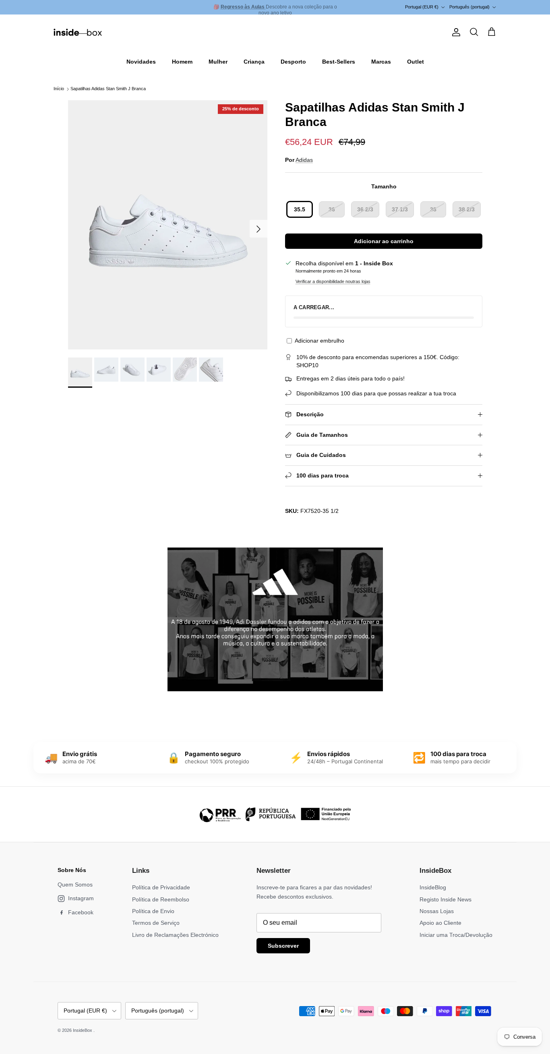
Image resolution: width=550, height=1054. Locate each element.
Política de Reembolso (160, 899)
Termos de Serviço (156, 923)
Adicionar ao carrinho (384, 241)
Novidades (141, 61)
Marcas (381, 61)
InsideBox (83, 1030)
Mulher (218, 61)
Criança (254, 61)
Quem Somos (75, 884)
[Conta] (454, 32)
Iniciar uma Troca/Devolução (456, 935)
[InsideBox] (78, 32)
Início (59, 89)
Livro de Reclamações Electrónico (175, 935)
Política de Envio (153, 911)
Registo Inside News (445, 899)
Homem (182, 61)
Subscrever (283, 945)
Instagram (81, 898)
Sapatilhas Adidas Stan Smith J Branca (108, 89)
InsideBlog (433, 887)
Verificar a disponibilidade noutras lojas (333, 281)
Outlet (415, 61)
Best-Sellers (338, 61)
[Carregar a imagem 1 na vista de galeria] (167, 224)
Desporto (293, 61)
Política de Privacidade (161, 887)
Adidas (304, 160)
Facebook (80, 912)
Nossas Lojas (437, 911)
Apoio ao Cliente (440, 923)
